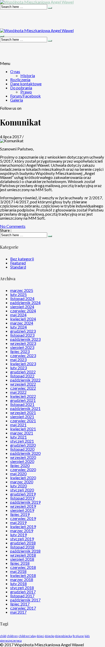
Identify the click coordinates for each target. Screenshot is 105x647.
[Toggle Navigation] (2, 36)
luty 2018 (18, 583)
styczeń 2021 (22, 441)
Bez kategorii (22, 258)
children (12, 636)
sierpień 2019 (22, 510)
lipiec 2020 (20, 465)
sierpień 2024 (22, 306)
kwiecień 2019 (23, 526)
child (3, 636)
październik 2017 (25, 599)
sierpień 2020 (22, 461)
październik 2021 (25, 408)
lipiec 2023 (20, 351)
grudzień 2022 (23, 371)
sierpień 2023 (22, 347)
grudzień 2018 (23, 542)
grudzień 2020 (23, 445)
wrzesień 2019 (23, 506)
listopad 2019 (22, 498)
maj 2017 (18, 612)
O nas (15, 71)
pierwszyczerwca (11, 640)
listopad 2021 (22, 404)
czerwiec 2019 (23, 518)
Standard (18, 266)
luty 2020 (18, 485)
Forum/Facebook (25, 95)
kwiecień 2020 (23, 477)
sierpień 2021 (22, 416)
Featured (18, 262)
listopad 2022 (22, 375)
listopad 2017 (22, 595)
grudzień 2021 (23, 400)
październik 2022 (25, 379)
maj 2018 (18, 571)
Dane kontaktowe (26, 83)
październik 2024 (25, 302)
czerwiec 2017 (23, 608)
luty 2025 (18, 294)
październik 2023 (25, 339)
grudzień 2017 (23, 591)
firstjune (78, 636)
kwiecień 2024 (23, 318)
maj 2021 (18, 424)
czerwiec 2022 (23, 388)
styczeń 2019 (22, 538)
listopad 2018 (22, 546)
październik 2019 (25, 502)
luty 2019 (18, 534)
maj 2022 (18, 392)
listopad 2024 (22, 298)
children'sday (27, 636)
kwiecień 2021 (23, 428)
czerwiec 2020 (23, 469)
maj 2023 (18, 359)
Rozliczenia (20, 79)
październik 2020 (25, 453)
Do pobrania (21, 87)
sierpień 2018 (22, 559)
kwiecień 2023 (23, 363)
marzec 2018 (21, 579)
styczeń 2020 (22, 489)
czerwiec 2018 (23, 567)
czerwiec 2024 (23, 310)
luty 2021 (18, 436)
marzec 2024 (21, 322)
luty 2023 (18, 367)
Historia (27, 75)
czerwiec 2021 (23, 420)
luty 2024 (18, 327)
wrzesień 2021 (23, 412)
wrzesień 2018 (23, 555)
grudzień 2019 (23, 493)
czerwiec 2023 (23, 355)
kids (87, 636)
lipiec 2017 (20, 603)
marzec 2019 (21, 530)
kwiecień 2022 (23, 396)
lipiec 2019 (20, 514)
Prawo (26, 91)
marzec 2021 (21, 432)
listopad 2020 (22, 449)
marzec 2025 (21, 290)
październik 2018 (25, 550)
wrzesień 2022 (23, 384)
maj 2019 (18, 522)
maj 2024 (18, 314)
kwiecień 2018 (23, 575)
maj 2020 (18, 473)
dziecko (49, 636)
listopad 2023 (22, 335)
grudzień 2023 (23, 331)
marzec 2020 (21, 481)
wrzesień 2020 (23, 457)
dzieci (40, 636)
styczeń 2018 (22, 587)
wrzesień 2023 (23, 343)
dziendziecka (63, 636)
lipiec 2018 (20, 563)
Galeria (16, 99)
